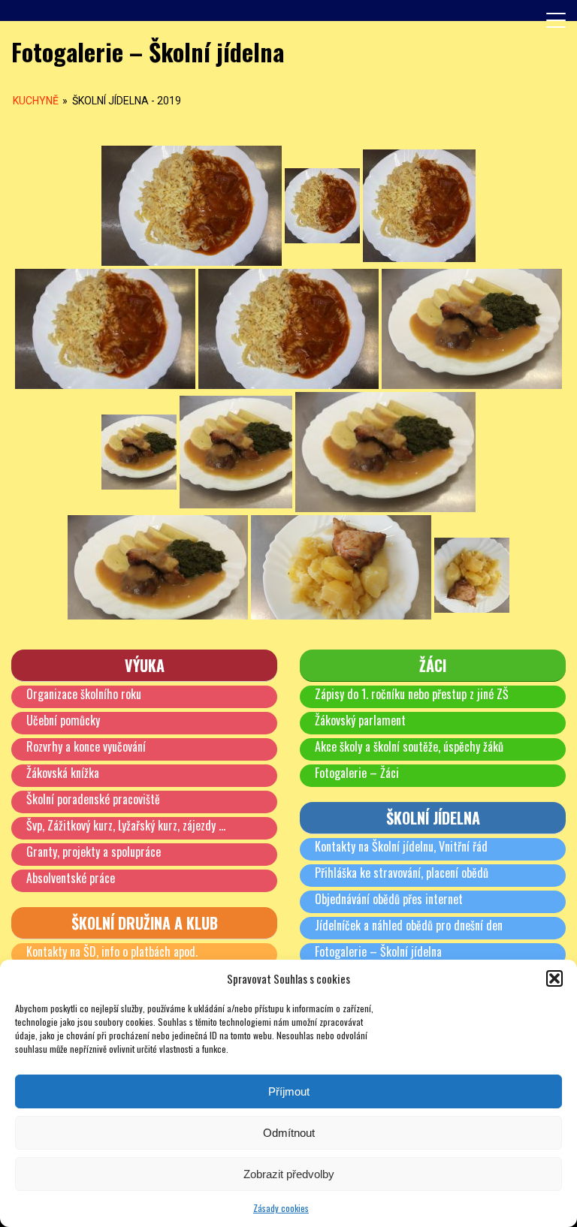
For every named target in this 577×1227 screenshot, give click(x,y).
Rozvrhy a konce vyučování (86, 746)
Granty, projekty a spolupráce (93, 852)
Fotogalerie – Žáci (357, 773)
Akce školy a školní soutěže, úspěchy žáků (409, 746)
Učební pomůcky (63, 720)
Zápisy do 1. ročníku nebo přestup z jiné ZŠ (412, 694)
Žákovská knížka (62, 773)
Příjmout (289, 1091)
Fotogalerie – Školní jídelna (378, 951)
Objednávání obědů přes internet (389, 899)
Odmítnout (289, 1132)
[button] (554, 978)
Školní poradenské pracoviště (93, 799)
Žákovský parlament (360, 720)
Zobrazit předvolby (288, 1174)
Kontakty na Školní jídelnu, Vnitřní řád (401, 846)
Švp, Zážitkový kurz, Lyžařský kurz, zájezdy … (125, 825)
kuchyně (36, 101)
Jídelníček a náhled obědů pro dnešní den (409, 925)
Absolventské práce (70, 878)
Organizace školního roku (83, 694)
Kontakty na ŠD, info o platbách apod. (112, 951)
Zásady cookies (281, 1207)
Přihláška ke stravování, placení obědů (401, 873)
